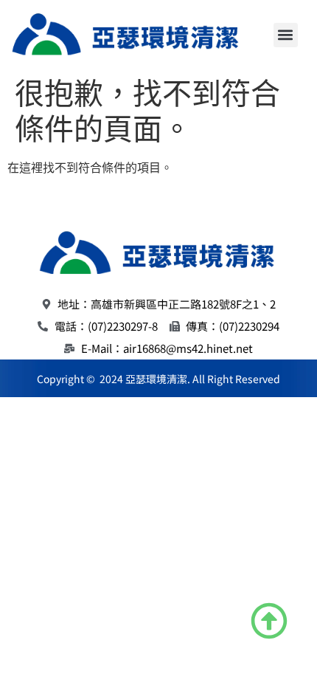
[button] (286, 35)
